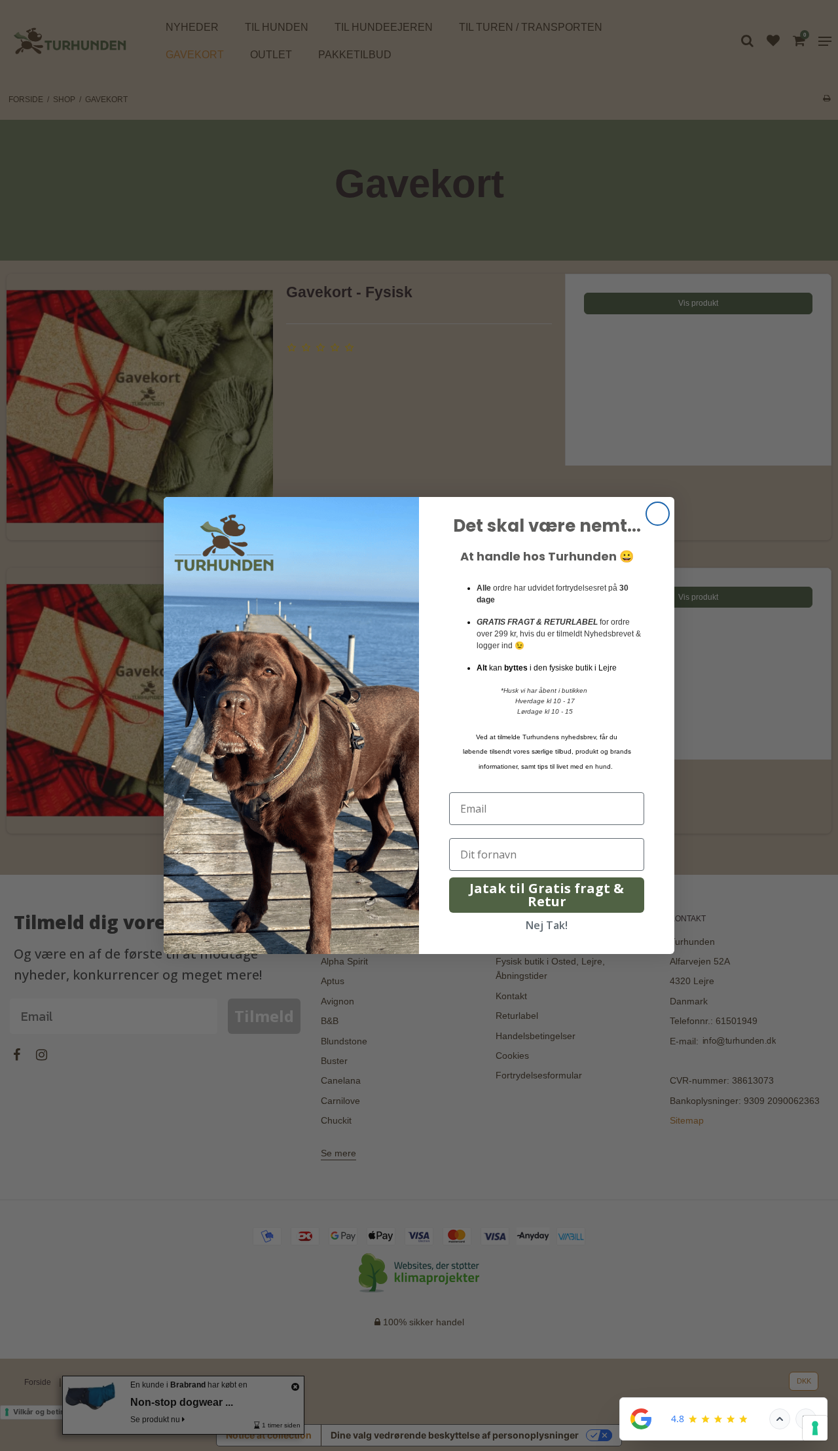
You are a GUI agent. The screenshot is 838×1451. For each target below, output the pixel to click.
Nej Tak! (547, 925)
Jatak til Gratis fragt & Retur (546, 894)
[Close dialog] (657, 513)
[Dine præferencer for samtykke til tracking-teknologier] (815, 1428)
